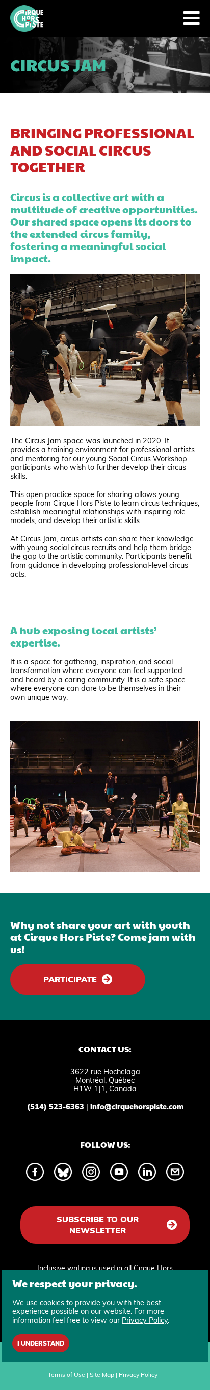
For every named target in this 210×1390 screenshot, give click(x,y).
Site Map (102, 1374)
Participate (70, 979)
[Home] (26, 18)
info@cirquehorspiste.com (136, 1106)
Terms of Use (66, 1374)
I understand (40, 1343)
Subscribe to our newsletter (98, 1224)
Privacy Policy (138, 1374)
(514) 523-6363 (55, 1106)
